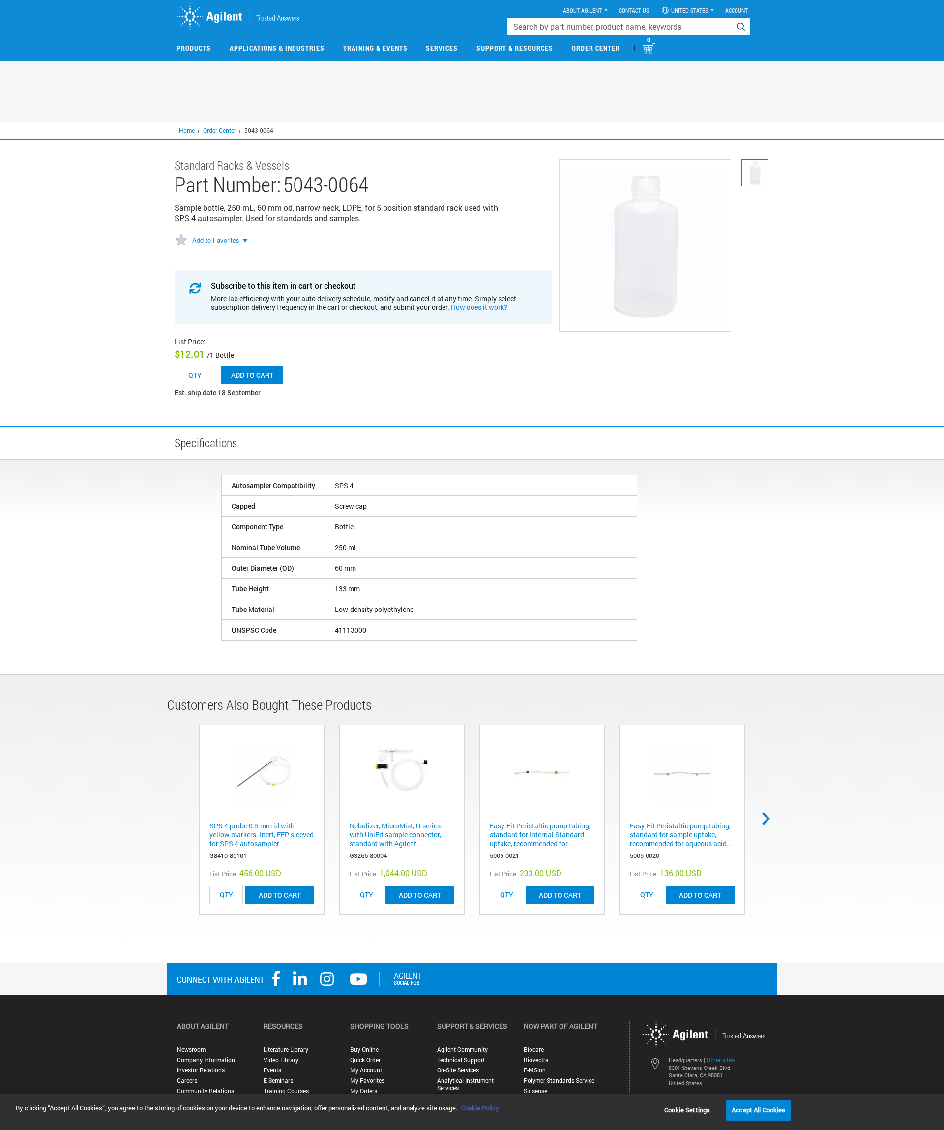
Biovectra (536, 1060)
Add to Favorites (215, 239)
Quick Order (365, 1060)
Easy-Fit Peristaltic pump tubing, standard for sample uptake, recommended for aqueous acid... (681, 834)
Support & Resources (514, 48)
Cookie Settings (687, 1109)
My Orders (363, 1091)
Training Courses (286, 1091)
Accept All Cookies (758, 1109)
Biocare (534, 1049)
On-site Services (458, 1070)
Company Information (206, 1060)
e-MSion (535, 1070)
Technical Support (461, 1060)
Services (442, 48)
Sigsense (535, 1091)
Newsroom (191, 1049)
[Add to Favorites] (181, 240)
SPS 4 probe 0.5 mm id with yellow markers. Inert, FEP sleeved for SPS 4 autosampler (261, 834)
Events (272, 1070)
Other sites (721, 1060)
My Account (366, 1070)
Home (187, 130)
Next (769, 818)
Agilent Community (462, 1049)
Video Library (281, 1060)
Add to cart (252, 375)
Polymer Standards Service (559, 1080)
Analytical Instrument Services (465, 1084)
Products (194, 48)
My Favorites (367, 1080)
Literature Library (286, 1049)
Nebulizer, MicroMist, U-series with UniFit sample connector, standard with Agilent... (395, 834)
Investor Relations (201, 1070)
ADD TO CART (280, 895)
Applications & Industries (277, 48)
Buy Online (364, 1049)
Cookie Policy (480, 1107)
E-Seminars (278, 1080)
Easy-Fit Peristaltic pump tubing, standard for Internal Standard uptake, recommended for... (540, 834)
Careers (187, 1080)
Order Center (596, 48)
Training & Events (375, 48)
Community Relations (205, 1091)
